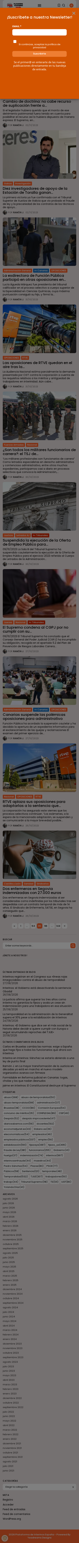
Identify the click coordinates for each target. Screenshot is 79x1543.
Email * (16, 26)
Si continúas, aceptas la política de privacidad (39, 46)
